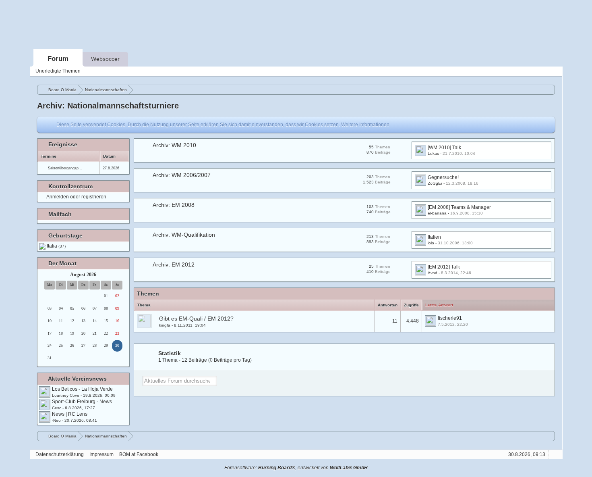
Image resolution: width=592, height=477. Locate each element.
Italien (434, 237)
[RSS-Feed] (531, 71)
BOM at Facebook (138, 454)
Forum (58, 58)
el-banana (437, 213)
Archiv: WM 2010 (174, 145)
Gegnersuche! (443, 177)
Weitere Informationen (365, 124)
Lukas (433, 153)
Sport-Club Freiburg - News (82, 401)
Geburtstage (65, 235)
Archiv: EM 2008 (174, 205)
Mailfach (60, 214)
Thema (144, 305)
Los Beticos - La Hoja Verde (82, 389)
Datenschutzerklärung (59, 454)
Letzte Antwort (439, 305)
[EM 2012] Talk (444, 267)
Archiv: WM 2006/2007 (182, 175)
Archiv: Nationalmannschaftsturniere (108, 105)
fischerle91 (450, 318)
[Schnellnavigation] (542, 71)
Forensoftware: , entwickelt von (296, 468)
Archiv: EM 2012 (174, 264)
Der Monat (62, 263)
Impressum (101, 454)
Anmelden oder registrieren (76, 197)
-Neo (56, 420)
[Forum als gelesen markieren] (520, 71)
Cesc (56, 408)
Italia (56, 246)
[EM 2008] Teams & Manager (459, 207)
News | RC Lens (69, 414)
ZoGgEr (435, 183)
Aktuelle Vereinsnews (77, 378)
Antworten (387, 305)
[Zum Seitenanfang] (554, 454)
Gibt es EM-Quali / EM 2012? (196, 318)
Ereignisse (62, 144)
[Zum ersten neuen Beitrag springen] (44, 392)
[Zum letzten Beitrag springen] (430, 321)
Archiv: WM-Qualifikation (184, 234)
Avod (432, 273)
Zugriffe (411, 305)
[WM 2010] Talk (444, 147)
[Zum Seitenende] (554, 71)
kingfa (164, 325)
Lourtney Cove (65, 395)
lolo (431, 243)
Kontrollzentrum (70, 186)
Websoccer (105, 59)
